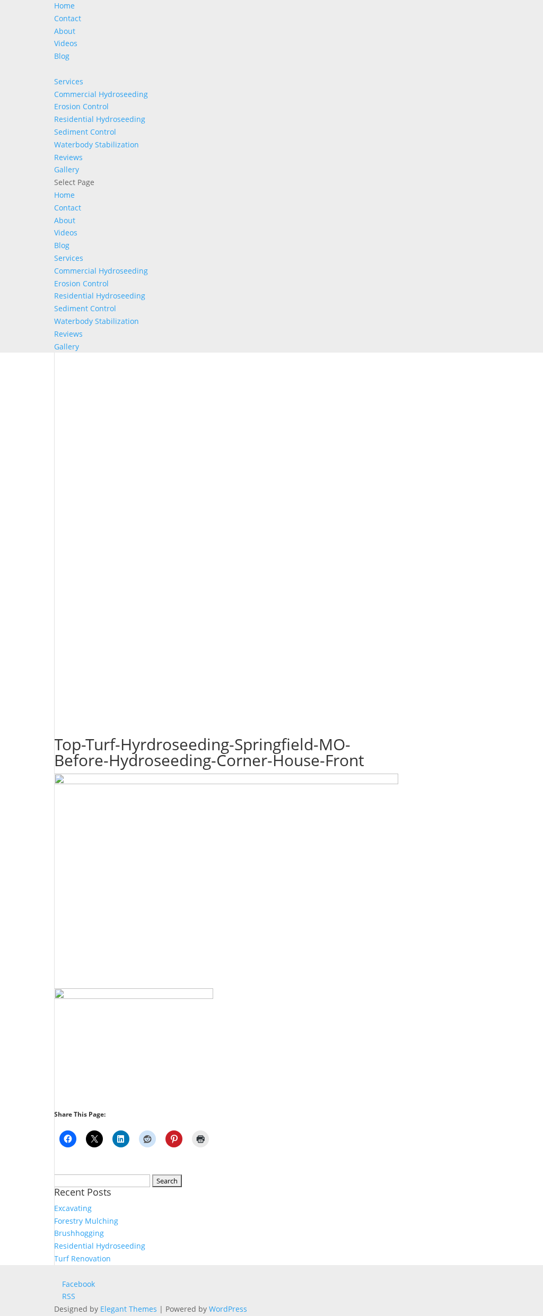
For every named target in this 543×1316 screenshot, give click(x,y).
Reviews (68, 157)
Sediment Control (85, 132)
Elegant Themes (128, 1309)
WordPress (228, 1309)
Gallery (66, 169)
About (64, 31)
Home (64, 6)
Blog (61, 56)
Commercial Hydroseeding (101, 94)
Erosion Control (81, 106)
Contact (67, 18)
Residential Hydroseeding (99, 119)
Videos (65, 43)
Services (68, 81)
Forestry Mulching (86, 1221)
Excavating (73, 1208)
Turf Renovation (82, 1258)
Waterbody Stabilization (96, 144)
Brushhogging (79, 1233)
